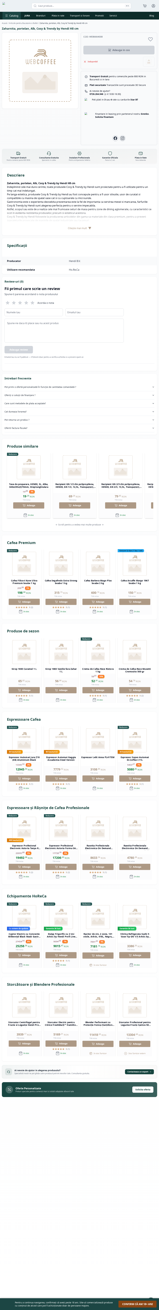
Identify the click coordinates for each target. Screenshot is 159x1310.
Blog (151, 15)
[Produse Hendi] (148, 61)
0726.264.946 (105, 94)
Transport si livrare (80, 15)
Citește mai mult (79, 228)
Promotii (99, 15)
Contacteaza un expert (137, 1071)
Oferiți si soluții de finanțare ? (20, 395)
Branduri (40, 15)
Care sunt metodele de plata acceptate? (25, 403)
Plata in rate (58, 15)
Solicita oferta (142, 1089)
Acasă (4, 23)
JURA (27, 15)
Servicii (113, 15)
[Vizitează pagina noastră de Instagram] (122, 138)
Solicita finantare (104, 116)
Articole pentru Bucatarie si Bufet (23, 23)
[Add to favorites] (150, 39)
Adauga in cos (121, 50)
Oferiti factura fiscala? (16, 428)
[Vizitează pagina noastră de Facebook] (115, 138)
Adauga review (18, 349)
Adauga (31, 505)
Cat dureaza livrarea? (16, 411)
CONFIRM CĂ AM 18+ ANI (137, 1304)
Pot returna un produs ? (17, 419)
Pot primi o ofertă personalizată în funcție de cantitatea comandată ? (40, 386)
